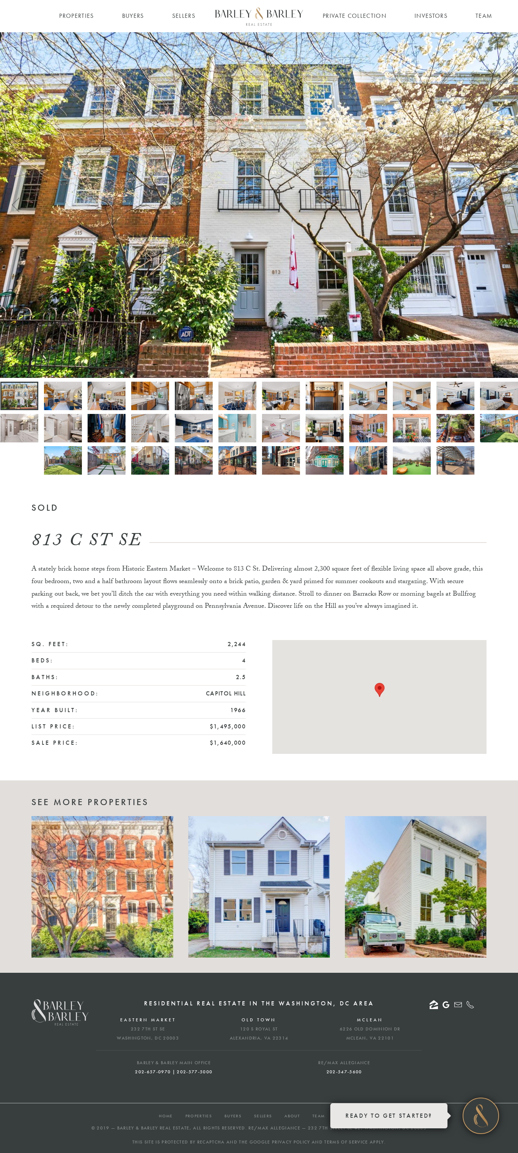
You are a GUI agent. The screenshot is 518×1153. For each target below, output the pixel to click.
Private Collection (354, 16)
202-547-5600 (344, 1072)
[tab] (19, 396)
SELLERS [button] (183, 16)
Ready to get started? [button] (388, 1116)
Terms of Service (346, 1142)
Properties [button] (76, 16)
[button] (16, 204)
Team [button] (484, 16)
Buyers (233, 1115)
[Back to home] (259, 17)
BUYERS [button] (133, 16)
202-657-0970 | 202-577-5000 (173, 1072)
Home (166, 1115)
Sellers (263, 1115)
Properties (198, 1115)
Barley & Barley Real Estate (153, 1128)
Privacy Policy (291, 1142)
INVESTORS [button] (430, 16)
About (292, 1115)
